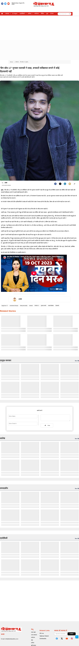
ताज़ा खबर (33, 632)
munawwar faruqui (14, 305)
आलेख (2, 438)
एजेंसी (6, 182)
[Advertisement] (39, 27)
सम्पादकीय (4, 488)
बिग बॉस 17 (37, 305)
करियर (32, 642)
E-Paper (14, 13)
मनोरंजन (36, 13)
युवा (47, 13)
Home (11, 62)
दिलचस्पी (57, 305)
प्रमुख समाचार (5, 360)
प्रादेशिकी (22, 13)
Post (48, 425)
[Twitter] (60, 184)
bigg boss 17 (5, 305)
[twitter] (5, 3)
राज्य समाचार (34, 635)
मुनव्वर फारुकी (43, 305)
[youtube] (8, 3)
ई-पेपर (52, 13)
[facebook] (2, 3)
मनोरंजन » (17, 62)
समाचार (7, 13)
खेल (32, 640)
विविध (42, 13)
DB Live (42, 633)
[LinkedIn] (65, 184)
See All (77, 360)
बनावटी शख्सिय (51, 305)
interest (31, 305)
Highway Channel (44, 636)
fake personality (23, 305)
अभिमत (29, 13)
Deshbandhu (43, 638)
